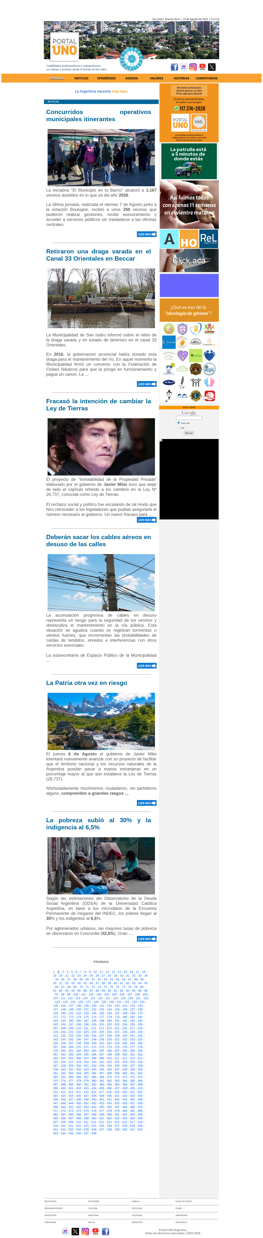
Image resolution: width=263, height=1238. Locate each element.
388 (63, 1084)
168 (124, 1013)
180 (124, 1016)
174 (78, 1016)
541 (132, 1129)
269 (71, 1047)
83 (67, 990)
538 (109, 1129)
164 (94, 1013)
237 (101, 1035)
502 (109, 1118)
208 (63, 1028)
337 (132, 1065)
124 (65, 1001)
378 (78, 1080)
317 (71, 1062)
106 (122, 994)
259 (86, 1043)
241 (132, 1035)
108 (137, 994)
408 (124, 1088)
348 (124, 1069)
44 (111, 979)
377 (71, 1080)
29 (115, 975)
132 (126, 1001)
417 (101, 1092)
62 (127, 983)
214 (109, 1028)
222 (78, 1032)
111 (63, 998)
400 (63, 1088)
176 (94, 1016)
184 (63, 1020)
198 (78, 1024)
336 (124, 1065)
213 (101, 1028)
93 (127, 990)
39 (81, 979)
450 (78, 1103)
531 (55, 1129)
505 (132, 1118)
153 (101, 1009)
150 (78, 1009)
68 (68, 986)
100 (75, 994)
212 (93, 1028)
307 (86, 1058)
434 (140, 1095)
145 (132, 1005)
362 (140, 1073)
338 (140, 1065)
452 (94, 1103)
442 (109, 1099)
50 (54, 983)
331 (86, 1065)
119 (123, 998)
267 (55, 1047)
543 (55, 1133)
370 (109, 1077)
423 (55, 1095)
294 (78, 1054)
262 (109, 1043)
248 (94, 1039)
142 (109, 1005)
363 (55, 1077)
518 (140, 1122)
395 (117, 1084)
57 (97, 983)
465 (101, 1107)
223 (86, 1032)
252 (124, 1039)
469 (132, 1107)
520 (63, 1125)
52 (67, 983)
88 (97, 990)
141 (101, 1005)
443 (117, 1099)
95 (140, 990)
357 (101, 1073)
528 (124, 1125)
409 (132, 1088)
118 (115, 998)
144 (124, 1005)
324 (124, 1062)
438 (78, 1099)
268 (63, 1047)
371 (117, 1077)
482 (140, 1110)
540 (124, 1129)
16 (131, 971)
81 (54, 990)
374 (140, 1077)
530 (140, 1125)
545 (71, 1133)
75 (111, 986)
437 (71, 1099)
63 (133, 983)
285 (101, 1050)
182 (140, 1016)
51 (60, 983)
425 (71, 1095)
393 (101, 1084)
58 (103, 983)
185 (71, 1020)
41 (93, 979)
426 (78, 1095)
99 (68, 994)
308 (94, 1058)
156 (124, 1009)
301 (132, 1054)
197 (71, 1024)
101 (83, 994)
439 (86, 1099)
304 (63, 1058)
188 (94, 1020)
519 (55, 1125)
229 (132, 1032)
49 (141, 979)
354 (78, 1073)
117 (108, 998)
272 (94, 1047)
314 (140, 1058)
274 (109, 1047)
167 (117, 1013)
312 (124, 1058)
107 (129, 994)
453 (101, 1103)
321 (101, 1062)
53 (73, 983)
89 (103, 990)
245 (71, 1039)
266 (140, 1043)
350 (140, 1069)
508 (63, 1122)
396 (124, 1084)
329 (71, 1065)
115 (93, 998)
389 (71, 1084)
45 (117, 979)
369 (101, 1077)
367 (86, 1077)
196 (63, 1024)
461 (71, 1107)
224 (94, 1032)
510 (78, 1122)
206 (140, 1024)
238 (109, 1035)
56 (91, 983)
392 (94, 1084)
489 (101, 1114)
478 (109, 1110)
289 (132, 1050)
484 (63, 1114)
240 (124, 1035)
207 (55, 1028)
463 (86, 1107)
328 (63, 1065)
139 (86, 1005)
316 (63, 1062)
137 (71, 1005)
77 (123, 986)
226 (109, 1032)
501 (101, 1118)
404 (94, 1088)
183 (55, 1020)
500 (94, 1118)
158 (140, 1009)
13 (113, 971)
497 (71, 1118)
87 (91, 990)
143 (117, 1005)
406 (109, 1088)
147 (55, 1009)
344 (94, 1069)
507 (55, 1122)
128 (96, 1001)
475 (86, 1110)
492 (124, 1114)
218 (140, 1028)
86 (85, 990)
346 (109, 1069)
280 (63, 1050)
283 (86, 1050)
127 (88, 1001)
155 (117, 1009)
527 (117, 1125)
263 (117, 1043)
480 (124, 1110)
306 (78, 1058)
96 (146, 990)
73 (99, 986)
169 (132, 1013)
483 (55, 1114)
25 (91, 975)
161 (71, 1013)
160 (63, 1013)
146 (140, 1005)
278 (140, 1047)
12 (107, 971)
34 (146, 975)
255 (55, 1043)
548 (94, 1133)
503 (117, 1118)
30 (121, 975)
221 (71, 1032)
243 (55, 1039)
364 (63, 1077)
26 (97, 975)
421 (132, 1092)
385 (132, 1080)
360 (124, 1073)
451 (86, 1103)
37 (68, 979)
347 (117, 1069)
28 (109, 975)
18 (143, 971)
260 (94, 1043)
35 (56, 979)
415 (86, 1092)
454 (109, 1103)
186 (78, 1020)
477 (101, 1110)
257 (71, 1043)
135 (55, 1005)
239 (117, 1035)
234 (78, 1035)
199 (86, 1024)
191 (117, 1020)
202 (109, 1024)
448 (63, 1103)
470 (140, 1107)
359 (117, 1073)
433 (132, 1095)
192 (124, 1020)
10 (95, 971)
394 (109, 1084)
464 (94, 1107)
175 (86, 1016)
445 (132, 1099)
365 (71, 1077)
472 (63, 1110)
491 (117, 1114)
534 (78, 1129)
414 (78, 1092)
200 (94, 1024)
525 (101, 1125)
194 (140, 1020)
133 (134, 1001)
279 (55, 1050)
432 (124, 1095)
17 (137, 971)
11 (101, 971)
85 (79, 990)
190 (109, 1020)
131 (119, 1001)
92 (121, 990)
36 (62, 979)
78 (129, 986)
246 (78, 1039)
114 (85, 998)
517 (132, 1122)
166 (109, 1013)
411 (55, 1092)
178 (109, 1016)
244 (63, 1039)
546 (78, 1133)
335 (117, 1065)
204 (124, 1024)
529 (132, 1125)
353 (71, 1073)
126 (80, 1001)
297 (101, 1054)
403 (86, 1088)
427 (86, 1095)
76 (117, 986)
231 (55, 1035)
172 (63, 1016)
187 (86, 1020)
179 (117, 1016)
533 (71, 1129)
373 (132, 1077)
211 (86, 1028)
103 (98, 994)
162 (78, 1013)
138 (78, 1005)
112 (70, 998)
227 (117, 1032)
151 (86, 1009)
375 (55, 1080)
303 (55, 1058)
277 (132, 1047)
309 (101, 1058)
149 (71, 1009)
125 (72, 1001)
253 (132, 1039)
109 (145, 994)
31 (127, 975)
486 (78, 1114)
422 (140, 1092)
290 (140, 1050)
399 (55, 1088)
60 (115, 983)
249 (101, 1039)
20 (60, 975)
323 (117, 1062)
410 (140, 1088)
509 (71, 1122)
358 (109, 1073)
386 (140, 1080)
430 (109, 1095)
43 (105, 979)
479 (117, 1110)
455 (117, 1103)
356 (94, 1073)
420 (124, 1092)
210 (78, 1028)
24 (85, 975)
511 (86, 1122)
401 (71, 1088)
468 (124, 1107)
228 (124, 1032)
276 (124, 1047)
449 (71, 1103)
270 (78, 1047)
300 (124, 1054)
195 (55, 1024)
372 (124, 1077)
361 (132, 1073)
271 (86, 1047)
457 (132, 1103)
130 (111, 1001)
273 (101, 1047)
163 (86, 1013)
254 (140, 1039)
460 (63, 1107)
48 (135, 979)
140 (94, 1005)
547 (86, 1133)
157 (132, 1009)
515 (117, 1122)
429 (101, 1095)
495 (55, 1118)
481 (132, 1110)
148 (63, 1009)
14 (119, 971)
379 (86, 1080)
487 (86, 1114)
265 (132, 1043)
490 (109, 1114)
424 (63, 1095)
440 (94, 1099)
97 (56, 994)
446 (140, 1099)
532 (63, 1129)
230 (140, 1032)
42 (99, 979)
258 (78, 1043)
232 (63, 1035)
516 (124, 1122)
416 (93, 1092)
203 (117, 1024)
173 (71, 1016)
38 (75, 979)
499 (86, 1118)
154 (109, 1009)
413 (70, 1092)
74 (105, 986)
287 (117, 1050)
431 (117, 1095)
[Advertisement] (131, 9)
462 (78, 1107)
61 (121, 983)
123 (57, 1001)
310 (109, 1058)
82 (60, 990)
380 (94, 1080)
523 (86, 1125)
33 (140, 975)
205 (132, 1024)
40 (87, 979)
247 (86, 1039)
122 (145, 998)
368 (94, 1077)
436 (63, 1099)
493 (132, 1114)
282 (78, 1050)
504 (124, 1118)
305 (71, 1058)
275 (117, 1047)
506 (140, 1118)
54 (79, 983)
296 (94, 1054)
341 (71, 1069)
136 (63, 1005)
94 (133, 990)
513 (101, 1122)
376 (63, 1080)
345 (101, 1069)
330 (78, 1065)
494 (140, 1114)
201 (101, 1024)
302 (140, 1054)
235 (86, 1035)
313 (132, 1058)
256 (63, 1043)
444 (124, 1099)
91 (115, 990)
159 (55, 1013)
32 (133, 975)
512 (93, 1122)
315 (55, 1062)
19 (54, 975)
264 (124, 1043)
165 (101, 1013)
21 (67, 975)
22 (73, 975)
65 (146, 983)
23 (79, 975)
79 (135, 986)
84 (73, 990)
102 (91, 994)
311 (117, 1058)
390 (78, 1084)
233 (71, 1035)
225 (101, 1032)
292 (63, 1054)
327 (55, 1065)
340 (63, 1069)
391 (86, 1084)
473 (71, 1110)
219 (55, 1032)
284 (94, 1050)
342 (78, 1069)
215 (117, 1028)
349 (132, 1069)
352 (63, 1073)
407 (117, 1088)
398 (140, 1084)
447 (55, 1103)
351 (55, 1073)
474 (78, 1110)
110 (55, 998)
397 (132, 1084)
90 (109, 990)
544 (63, 1133)
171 (55, 1016)
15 (125, 971)
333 (101, 1065)
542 (140, 1129)
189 (101, 1020)
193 (132, 1020)
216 (124, 1028)
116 (100, 998)
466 (109, 1107)
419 (117, 1092)
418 (109, 1092)
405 (101, 1088)
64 (140, 983)
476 (94, 1110)
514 (109, 1122)
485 (71, 1114)
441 (101, 1099)
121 (138, 998)
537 (101, 1129)
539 (117, 1129)
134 (142, 1001)
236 (94, 1035)
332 (94, 1065)
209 (71, 1028)
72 (93, 986)
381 (101, 1080)
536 (94, 1129)
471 (55, 1110)
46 (123, 979)
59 (109, 983)
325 (132, 1062)
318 (78, 1062)
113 (78, 998)
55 (85, 983)
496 (63, 1118)
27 (103, 975)
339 (55, 1069)
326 (140, 1062)
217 (132, 1028)
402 (78, 1088)
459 (55, 1107)
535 (86, 1129)
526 (109, 1125)
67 (62, 986)
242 (140, 1035)
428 (94, 1095)
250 (109, 1039)
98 (62, 994)
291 (55, 1054)
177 (101, 1016)
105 (114, 994)
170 (140, 1013)
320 (94, 1062)
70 (81, 986)
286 (109, 1050)
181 (132, 1016)
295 (86, 1054)
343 (86, 1069)
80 (141, 986)
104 (106, 994)
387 (55, 1084)
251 (117, 1039)
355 (86, 1073)
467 (117, 1107)
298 (109, 1054)
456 (124, 1103)
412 (63, 1092)
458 (140, 1103)
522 (78, 1125)
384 (124, 1080)
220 (63, 1032)
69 (75, 986)
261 (101, 1043)
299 (117, 1054)
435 (55, 1099)
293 (71, 1054)
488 (94, 1114)
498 (78, 1118)
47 (129, 979)
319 (86, 1062)
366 (78, 1077)
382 (109, 1080)
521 (71, 1125)
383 (117, 1080)
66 (56, 986)
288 (124, 1050)
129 (103, 1001)
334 (109, 1065)
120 (130, 998)
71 (87, 986)
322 (109, 1062)
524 (94, 1125)
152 (94, 1009)
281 (71, 1050)
